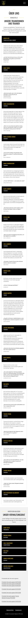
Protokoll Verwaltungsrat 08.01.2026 (11, 592)
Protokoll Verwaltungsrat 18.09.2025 (11, 585)
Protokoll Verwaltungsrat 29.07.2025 (11, 582)
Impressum (18, 610)
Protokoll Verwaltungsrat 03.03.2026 (11, 601)
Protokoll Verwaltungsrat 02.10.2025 (11, 589)
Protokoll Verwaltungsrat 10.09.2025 (11, 583)
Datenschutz (10, 610)
